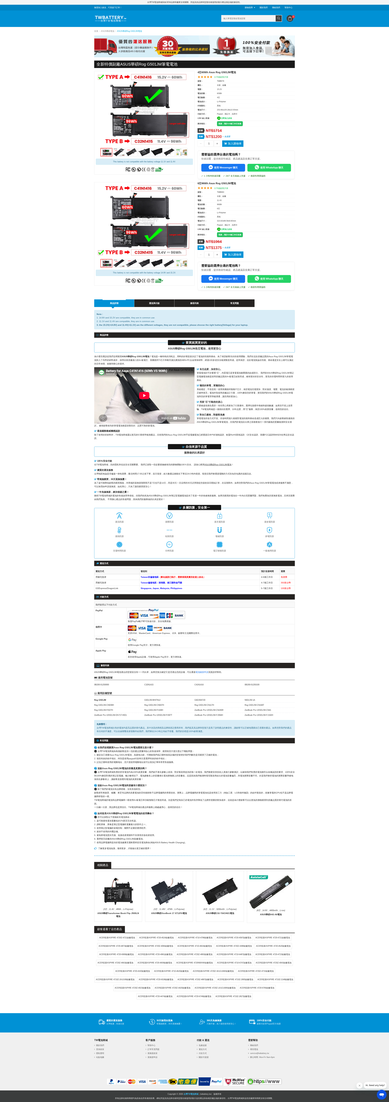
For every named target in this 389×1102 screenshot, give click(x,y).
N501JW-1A (250, 700)
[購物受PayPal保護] (211, 1081)
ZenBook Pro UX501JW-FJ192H (259, 715)
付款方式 (203, 1053)
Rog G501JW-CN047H (154, 705)
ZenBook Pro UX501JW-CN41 (258, 710)
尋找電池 (254, 1049)
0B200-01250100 (252, 685)
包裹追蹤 (203, 1045)
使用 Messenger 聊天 (226, 167)
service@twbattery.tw (259, 1053)
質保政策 (100, 1049)
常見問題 (234, 303)
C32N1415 (148, 685)
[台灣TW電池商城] (110, 18)
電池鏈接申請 (202, 672)
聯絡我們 (276, 7)
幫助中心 (289, 7)
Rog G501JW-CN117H (204, 705)
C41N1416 (199, 685)
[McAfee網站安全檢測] (235, 1081)
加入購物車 (235, 143)
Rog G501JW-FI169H (153, 710)
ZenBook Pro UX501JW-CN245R (208, 710)
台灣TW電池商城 (191, 1094)
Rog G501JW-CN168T (254, 705)
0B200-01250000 (101, 685)
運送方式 (203, 1049)
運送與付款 (154, 303)
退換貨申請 (152, 1057)
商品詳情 (114, 303)
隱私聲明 (100, 1053)
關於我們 (264, 7)
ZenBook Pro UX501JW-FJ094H (208, 715)
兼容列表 (194, 303)
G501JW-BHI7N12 (152, 700)
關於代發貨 (204, 1057)
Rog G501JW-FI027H (103, 710)
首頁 (96, 31)
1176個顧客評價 (221, 77)
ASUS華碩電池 (107, 31)
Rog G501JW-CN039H (104, 705)
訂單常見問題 (153, 1049)
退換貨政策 (152, 1053)
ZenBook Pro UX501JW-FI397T (158, 715)
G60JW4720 (199, 700)
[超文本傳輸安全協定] (264, 1081)
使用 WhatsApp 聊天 (271, 167)
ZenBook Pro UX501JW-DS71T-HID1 (110, 715)
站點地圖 (100, 1057)
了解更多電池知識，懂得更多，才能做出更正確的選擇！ (124, 848)
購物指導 (249, 7)
